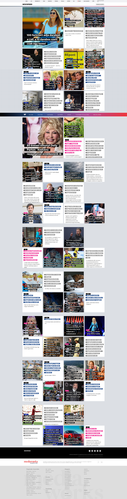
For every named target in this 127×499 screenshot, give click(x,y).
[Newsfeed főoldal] (27, 451)
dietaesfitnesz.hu (68, 483)
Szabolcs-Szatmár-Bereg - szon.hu (33, 493)
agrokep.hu (48, 492)
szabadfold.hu (49, 480)
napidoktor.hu (68, 479)
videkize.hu (67, 487)
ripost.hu (86, 469)
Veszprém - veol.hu (50, 470)
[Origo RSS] (100, 451)
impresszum (96, 454)
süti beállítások (90, 454)
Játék (93, 1)
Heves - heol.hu (29, 485)
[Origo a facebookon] (89, 451)
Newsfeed (50, 1)
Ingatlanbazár (86, 1)
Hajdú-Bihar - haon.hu (31, 483)
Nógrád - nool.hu (30, 490)
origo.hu (47, 483)
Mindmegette (37, 1)
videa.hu (86, 483)
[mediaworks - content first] (31, 462)
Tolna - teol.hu (29, 494)
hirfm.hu (85, 493)
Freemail (56, 1)
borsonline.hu (68, 495)
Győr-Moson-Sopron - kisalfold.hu (33, 482)
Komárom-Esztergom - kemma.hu (33, 488)
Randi (80, 1)
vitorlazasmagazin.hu (69, 485)
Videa (44, 1)
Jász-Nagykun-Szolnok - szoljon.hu (33, 487)
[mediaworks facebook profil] (98, 462)
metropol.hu (86, 470)
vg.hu (47, 490)
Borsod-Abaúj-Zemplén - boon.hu (33, 476)
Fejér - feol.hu (29, 480)
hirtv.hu (47, 482)
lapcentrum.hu (87, 485)
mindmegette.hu (68, 480)
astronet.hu (67, 471)
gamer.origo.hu (68, 476)
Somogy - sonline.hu (30, 491)
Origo (27, 1)
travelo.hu (67, 482)
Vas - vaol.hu (48, 469)
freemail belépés (100, 4)
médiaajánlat (100, 454)
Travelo (62, 1)
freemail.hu (86, 480)
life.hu (85, 472)
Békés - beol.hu (29, 474)
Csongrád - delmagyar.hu (31, 477)
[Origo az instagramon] (95, 451)
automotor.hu (67, 472)
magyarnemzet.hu (49, 479)
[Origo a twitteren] (92, 451)
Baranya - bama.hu (30, 472)
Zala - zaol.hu (48, 472)
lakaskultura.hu (68, 474)
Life (31, 1)
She (73, 1)
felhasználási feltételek (82, 454)
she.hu (85, 473)
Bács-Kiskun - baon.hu (31, 471)
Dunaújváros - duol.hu (31, 479)
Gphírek (68, 1)
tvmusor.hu (67, 488)
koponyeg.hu (86, 482)
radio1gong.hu (87, 492)
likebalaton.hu (68, 477)
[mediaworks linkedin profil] (101, 462)
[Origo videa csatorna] (97, 451)
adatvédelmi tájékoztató (73, 454)
